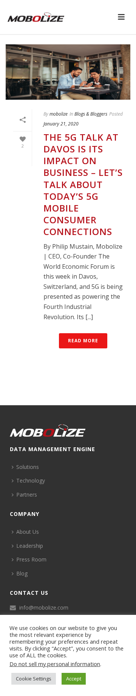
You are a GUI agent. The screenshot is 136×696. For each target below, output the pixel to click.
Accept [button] (73, 678)
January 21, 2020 (61, 124)
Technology (30, 480)
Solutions (27, 466)
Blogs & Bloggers (90, 114)
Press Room (31, 559)
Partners (26, 494)
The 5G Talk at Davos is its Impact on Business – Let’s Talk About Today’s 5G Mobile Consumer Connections (83, 184)
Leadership (29, 545)
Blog (22, 573)
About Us (27, 531)
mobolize (58, 114)
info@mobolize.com (43, 607)
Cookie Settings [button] (33, 678)
